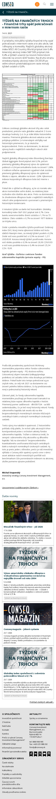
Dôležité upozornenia (11, 778)
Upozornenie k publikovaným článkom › (20, 487)
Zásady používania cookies (14, 792)
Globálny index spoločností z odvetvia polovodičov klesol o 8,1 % (24, 674)
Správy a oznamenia (38, 718)
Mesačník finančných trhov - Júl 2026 (23, 526)
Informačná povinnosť (12, 747)
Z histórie (6, 722)
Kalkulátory (7, 770)
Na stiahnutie (8, 766)
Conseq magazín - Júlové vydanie (21, 629)
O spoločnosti (11, 714)
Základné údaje (9, 744)
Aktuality (35, 714)
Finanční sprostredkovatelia (14, 751)
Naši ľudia (6, 726)
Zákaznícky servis (13, 758)
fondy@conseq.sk (37, 747)
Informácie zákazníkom (12, 788)
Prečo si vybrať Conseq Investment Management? (13, 738)
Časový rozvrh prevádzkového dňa (11, 783)
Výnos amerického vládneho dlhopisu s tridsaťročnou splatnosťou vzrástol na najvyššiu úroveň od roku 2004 (24, 576)
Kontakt (5, 730)
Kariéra (5, 733)
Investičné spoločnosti (12, 718)
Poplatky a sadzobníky (12, 774)
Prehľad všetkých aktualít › (42, 702)
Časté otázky (7, 762)
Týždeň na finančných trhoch (15, 598)
